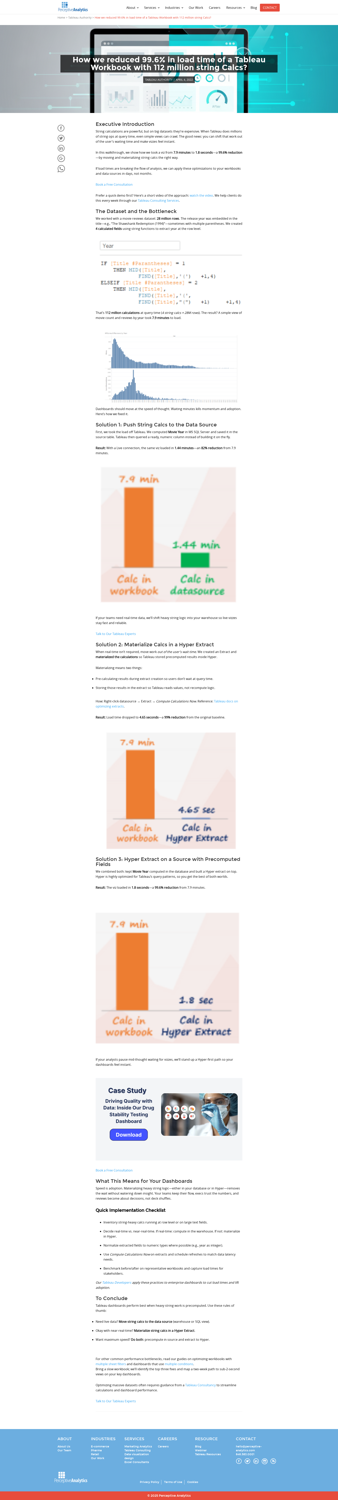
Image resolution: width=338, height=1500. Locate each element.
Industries (172, 7)
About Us (64, 1446)
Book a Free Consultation (114, 184)
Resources (234, 7)
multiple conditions (179, 1364)
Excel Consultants (136, 1462)
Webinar (201, 1450)
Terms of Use (173, 1482)
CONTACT (270, 7)
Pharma (96, 1450)
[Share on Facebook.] (74, 128)
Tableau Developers (116, 1282)
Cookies (192, 1482)
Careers (214, 7)
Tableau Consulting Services (158, 200)
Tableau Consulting (137, 1450)
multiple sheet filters (111, 1364)
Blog (254, 7)
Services (150, 7)
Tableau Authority (159, 79)
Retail (95, 1454)
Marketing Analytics (138, 1446)
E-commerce (100, 1446)
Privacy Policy (149, 1482)
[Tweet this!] (74, 138)
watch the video (201, 195)
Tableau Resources (208, 1454)
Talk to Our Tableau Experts (116, 634)
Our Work (196, 7)
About (130, 7)
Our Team (64, 1450)
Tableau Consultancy (200, 1385)
